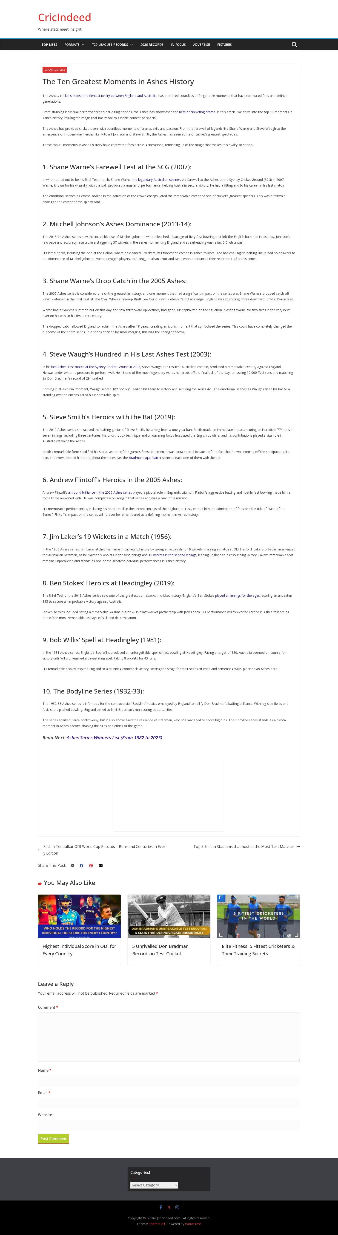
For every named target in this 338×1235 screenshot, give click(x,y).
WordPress (193, 1224)
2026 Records (151, 44)
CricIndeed (64, 17)
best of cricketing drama (197, 112)
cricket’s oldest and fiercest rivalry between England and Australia (108, 95)
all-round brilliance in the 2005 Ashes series (100, 492)
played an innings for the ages (237, 595)
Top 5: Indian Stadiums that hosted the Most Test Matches (244, 846)
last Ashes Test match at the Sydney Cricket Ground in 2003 (95, 367)
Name (45, 1070)
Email (44, 1092)
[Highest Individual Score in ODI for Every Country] (79, 897)
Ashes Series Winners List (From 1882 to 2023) (114, 737)
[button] (82, 44)
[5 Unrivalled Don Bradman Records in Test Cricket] (169, 897)
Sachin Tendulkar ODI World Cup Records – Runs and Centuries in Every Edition (104, 850)
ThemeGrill (157, 1224)
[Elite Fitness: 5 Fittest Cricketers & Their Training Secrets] (258, 897)
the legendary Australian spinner (156, 179)
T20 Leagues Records (110, 44)
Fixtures (224, 44)
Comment (48, 1007)
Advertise (201, 44)
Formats (72, 44)
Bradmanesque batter (145, 457)
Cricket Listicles (54, 69)
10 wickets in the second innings (172, 555)
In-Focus (178, 44)
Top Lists (49, 44)
